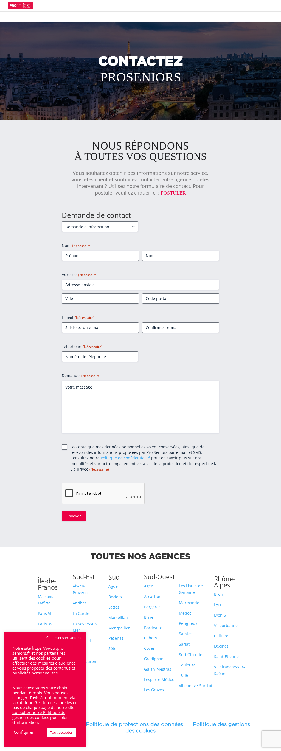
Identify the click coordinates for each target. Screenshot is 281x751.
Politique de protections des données (134, 724)
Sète (112, 648)
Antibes (80, 603)
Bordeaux (153, 627)
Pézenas (115, 638)
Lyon (218, 604)
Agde (113, 586)
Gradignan (154, 658)
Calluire (221, 636)
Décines (221, 646)
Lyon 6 (220, 615)
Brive (148, 617)
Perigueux (188, 623)
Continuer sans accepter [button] (65, 637)
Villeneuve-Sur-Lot (195, 685)
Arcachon (152, 596)
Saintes (185, 633)
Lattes (113, 607)
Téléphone (82, 346)
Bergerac (152, 606)
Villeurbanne (226, 625)
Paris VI (44, 613)
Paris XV (45, 623)
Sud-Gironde (190, 654)
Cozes (149, 648)
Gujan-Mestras (157, 669)
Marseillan (118, 617)
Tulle (183, 675)
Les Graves (154, 689)
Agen (148, 586)
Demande (81, 375)
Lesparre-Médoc (159, 679)
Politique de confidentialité (125, 457)
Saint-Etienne (226, 656)
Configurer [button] (24, 732)
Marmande (189, 602)
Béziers (115, 596)
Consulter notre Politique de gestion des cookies (38, 715)
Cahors (150, 637)
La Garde (81, 613)
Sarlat (184, 644)
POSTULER (173, 193)
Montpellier (119, 628)
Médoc (185, 613)
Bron (218, 594)
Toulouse (187, 665)
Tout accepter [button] (61, 732)
